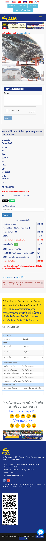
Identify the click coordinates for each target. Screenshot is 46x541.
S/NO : (4, 169)
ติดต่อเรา (12, 6)
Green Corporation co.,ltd (22, 486)
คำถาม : (6, 93)
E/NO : (4, 176)
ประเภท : (5, 147)
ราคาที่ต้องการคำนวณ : (9, 206)
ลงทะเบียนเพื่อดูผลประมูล (23, 10)
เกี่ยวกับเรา (22, 6)
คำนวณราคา (7, 215)
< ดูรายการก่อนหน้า (8, 277)
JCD (10, 486)
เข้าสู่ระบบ (33, 6)
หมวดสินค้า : (6, 140)
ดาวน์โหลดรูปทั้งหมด (23, 33)
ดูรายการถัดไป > (20, 277)
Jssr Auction (17, 484)
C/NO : (4, 182)
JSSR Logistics (28, 484)
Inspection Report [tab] (10, 327)
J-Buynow (38, 484)
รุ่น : (3, 162)
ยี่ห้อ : (4, 155)
